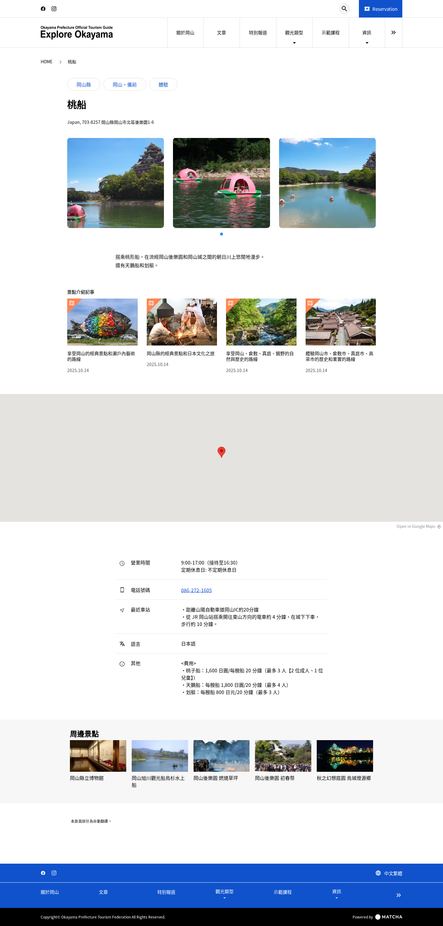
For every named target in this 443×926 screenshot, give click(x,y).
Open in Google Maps (416, 526)
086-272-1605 (196, 589)
